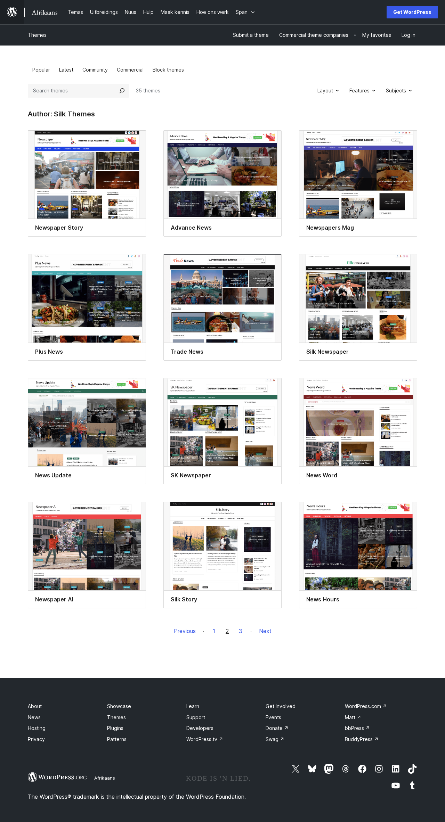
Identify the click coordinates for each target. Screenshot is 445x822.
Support (195, 717)
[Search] (122, 91)
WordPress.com (366, 706)
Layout (325, 90)
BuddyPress (362, 739)
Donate (277, 728)
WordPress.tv (204, 739)
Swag (275, 739)
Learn (192, 706)
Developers (199, 728)
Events (273, 717)
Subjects (396, 90)
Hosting (37, 728)
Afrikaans (104, 778)
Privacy (36, 739)
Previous (185, 630)
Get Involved (281, 706)
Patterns (117, 739)
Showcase (119, 706)
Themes (37, 35)
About (35, 706)
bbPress (357, 728)
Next (265, 630)
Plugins (115, 728)
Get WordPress (412, 12)
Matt (353, 717)
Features (359, 90)
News (34, 717)
